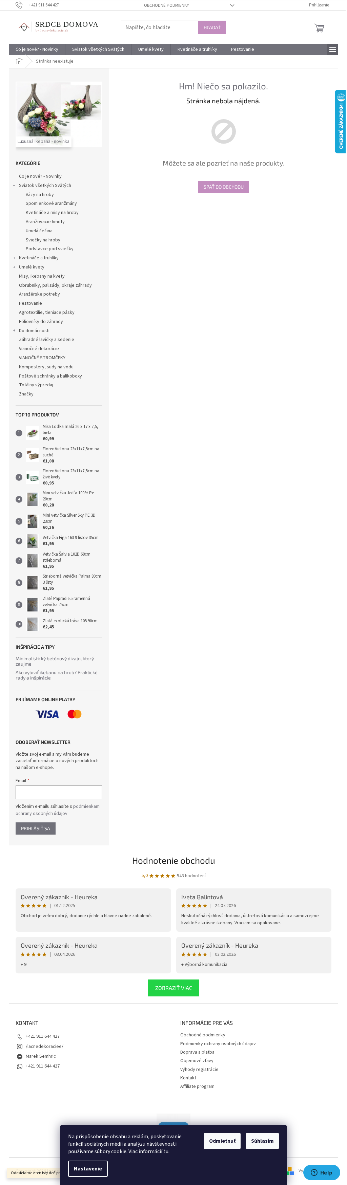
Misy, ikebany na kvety (42, 276)
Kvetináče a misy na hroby (52, 212)
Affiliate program (197, 1086)
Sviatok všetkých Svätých (45, 185)
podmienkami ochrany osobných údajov (58, 810)
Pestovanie (30, 303)
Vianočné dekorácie (39, 348)
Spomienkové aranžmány (51, 203)
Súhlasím (262, 1141)
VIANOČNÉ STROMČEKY (42, 357)
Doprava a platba (197, 1052)
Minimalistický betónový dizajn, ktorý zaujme (55, 661)
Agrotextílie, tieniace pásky (47, 312)
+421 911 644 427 (43, 1036)
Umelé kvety (31, 267)
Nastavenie (88, 1168)
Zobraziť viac (173, 988)
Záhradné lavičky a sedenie (46, 339)
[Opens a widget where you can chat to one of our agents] (321, 1173)
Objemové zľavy (196, 1060)
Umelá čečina (39, 231)
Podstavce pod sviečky (50, 248)
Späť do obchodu (224, 187)
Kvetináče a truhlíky (39, 258)
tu (165, 1151)
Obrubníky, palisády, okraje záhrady (55, 285)
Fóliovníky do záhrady (41, 321)
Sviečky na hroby (43, 240)
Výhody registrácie (199, 1069)
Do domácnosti (34, 330)
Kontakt (188, 1078)
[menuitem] (37, 49)
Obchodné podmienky (166, 5)
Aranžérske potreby (39, 294)
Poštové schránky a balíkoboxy (50, 376)
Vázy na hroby (40, 194)
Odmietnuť (222, 1141)
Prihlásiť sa (35, 828)
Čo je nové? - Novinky (40, 176)
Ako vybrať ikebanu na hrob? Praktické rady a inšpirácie (57, 675)
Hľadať (212, 27)
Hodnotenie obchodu (173, 860)
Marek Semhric (41, 1056)
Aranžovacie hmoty (45, 221)
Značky (26, 394)
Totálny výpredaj (36, 385)
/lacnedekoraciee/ (44, 1046)
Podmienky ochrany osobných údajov (218, 1043)
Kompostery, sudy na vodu (46, 367)
